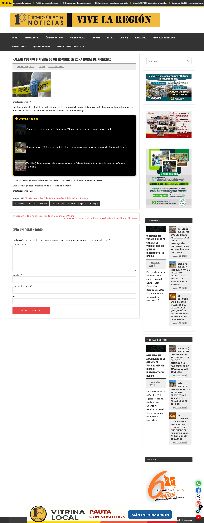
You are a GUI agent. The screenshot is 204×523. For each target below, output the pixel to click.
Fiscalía (28, 198)
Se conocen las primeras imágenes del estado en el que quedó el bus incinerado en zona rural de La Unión (180, 307)
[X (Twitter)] (198, 497)
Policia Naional (72, 198)
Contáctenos (19, 46)
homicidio (38, 198)
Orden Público (77, 37)
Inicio (15, 37)
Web (14, 297)
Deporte (96, 37)
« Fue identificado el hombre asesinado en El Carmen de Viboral (42, 215)
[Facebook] (198, 490)
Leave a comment (56, 66)
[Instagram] (198, 504)
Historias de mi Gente (164, 37)
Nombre (17, 275)
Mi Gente (32, 203)
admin (42, 66)
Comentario (19, 244)
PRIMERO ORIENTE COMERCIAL (71, 46)
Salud (110, 37)
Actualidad (140, 37)
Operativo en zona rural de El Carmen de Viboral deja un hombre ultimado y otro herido (155, 246)
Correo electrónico (22, 286)
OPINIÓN (124, 37)
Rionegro (84, 198)
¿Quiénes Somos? (41, 46)
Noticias (43, 203)
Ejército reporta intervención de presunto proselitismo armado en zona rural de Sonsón (180, 274)
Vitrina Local (32, 37)
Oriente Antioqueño (54, 198)
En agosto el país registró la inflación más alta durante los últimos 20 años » (100, 217)
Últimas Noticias (55, 37)
